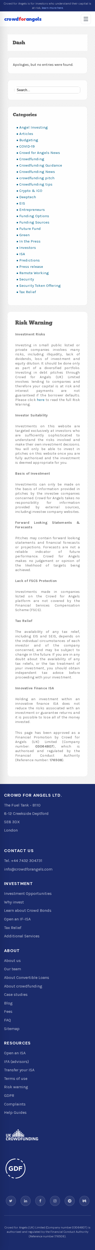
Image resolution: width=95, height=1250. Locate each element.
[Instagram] (55, 1201)
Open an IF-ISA (17, 919)
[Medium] (84, 1201)
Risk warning (16, 1086)
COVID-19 (27, 146)
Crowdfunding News (37, 171)
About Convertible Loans (26, 977)
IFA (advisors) (16, 1061)
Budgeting (28, 140)
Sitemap (12, 1028)
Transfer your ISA (19, 1069)
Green (24, 235)
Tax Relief (27, 292)
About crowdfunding (23, 986)
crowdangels (22, 19)
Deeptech (27, 197)
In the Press (30, 241)
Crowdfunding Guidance (40, 165)
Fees (8, 1011)
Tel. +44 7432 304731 (23, 860)
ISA (22, 254)
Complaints (15, 1104)
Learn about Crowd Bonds (27, 910)
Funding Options (34, 216)
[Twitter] (11, 1201)
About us (12, 960)
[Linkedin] (26, 1201)
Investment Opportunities (28, 893)
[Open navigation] (86, 19)
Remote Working (34, 273)
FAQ (7, 1020)
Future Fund (30, 228)
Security (26, 279)
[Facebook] (40, 1201)
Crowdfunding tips (35, 184)
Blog (8, 1003)
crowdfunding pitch (36, 178)
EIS (22, 203)
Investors (27, 247)
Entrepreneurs (32, 209)
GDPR (9, 1095)
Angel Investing (33, 127)
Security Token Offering (40, 285)
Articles (26, 133)
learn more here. (52, 8)
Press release (31, 266)
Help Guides (15, 1112)
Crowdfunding (31, 159)
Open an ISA (15, 1053)
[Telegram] (70, 1201)
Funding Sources (34, 222)
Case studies (16, 994)
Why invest (14, 902)
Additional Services (22, 936)
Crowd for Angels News (39, 152)
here (40, 400)
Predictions (29, 260)
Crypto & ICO (30, 190)
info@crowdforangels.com (28, 869)
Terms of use (15, 1078)
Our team (12, 968)
